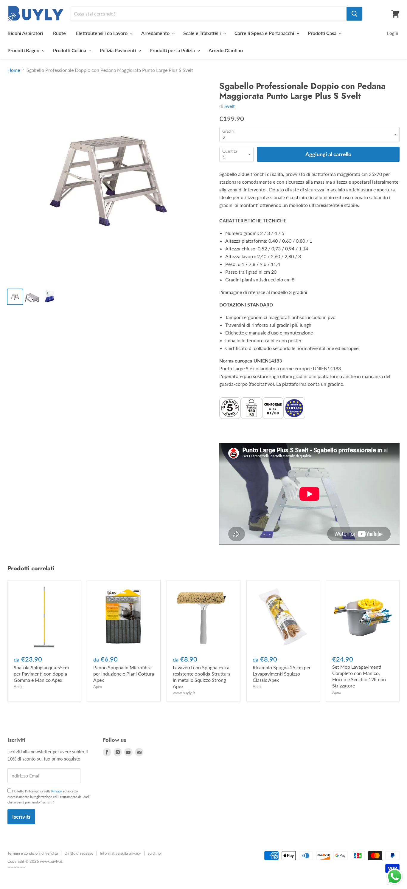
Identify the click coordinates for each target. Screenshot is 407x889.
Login (392, 33)
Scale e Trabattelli (202, 33)
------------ (16, 867)
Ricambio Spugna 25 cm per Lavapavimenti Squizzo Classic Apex (282, 674)
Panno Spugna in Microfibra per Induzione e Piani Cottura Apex (123, 674)
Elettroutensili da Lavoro (102, 33)
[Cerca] (354, 14)
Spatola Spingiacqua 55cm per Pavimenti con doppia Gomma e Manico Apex (41, 674)
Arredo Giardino (226, 50)
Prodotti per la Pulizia (173, 50)
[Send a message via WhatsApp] (394, 876)
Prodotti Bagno (24, 50)
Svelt (229, 106)
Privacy (56, 791)
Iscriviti (21, 816)
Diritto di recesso (78, 853)
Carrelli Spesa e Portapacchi (264, 33)
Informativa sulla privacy (120, 853)
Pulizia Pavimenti (118, 50)
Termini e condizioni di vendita (32, 853)
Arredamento (156, 33)
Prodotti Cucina (70, 50)
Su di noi (154, 853)
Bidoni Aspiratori (25, 33)
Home (13, 70)
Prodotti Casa (323, 33)
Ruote (59, 33)
